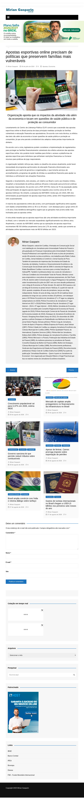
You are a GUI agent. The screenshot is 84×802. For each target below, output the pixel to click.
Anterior (12, 370)
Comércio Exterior (14, 494)
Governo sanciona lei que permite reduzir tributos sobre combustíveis (21, 456)
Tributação (31, 449)
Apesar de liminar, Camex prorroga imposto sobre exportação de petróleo (57, 452)
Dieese (10, 770)
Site (7, 571)
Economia (52, 66)
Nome (8, 553)
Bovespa (11, 765)
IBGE (10, 751)
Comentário (10, 533)
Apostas (45, 66)
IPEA (10, 761)
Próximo (71, 370)
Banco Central (13, 756)
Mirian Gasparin (13, 66)
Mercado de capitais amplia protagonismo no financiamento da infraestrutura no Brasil (60, 404)
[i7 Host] (23, 712)
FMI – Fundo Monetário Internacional (21, 775)
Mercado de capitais (61, 397)
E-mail (8, 562)
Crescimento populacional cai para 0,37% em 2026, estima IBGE (21, 406)
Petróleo (57, 445)
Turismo (57, 497)
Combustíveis (13, 449)
